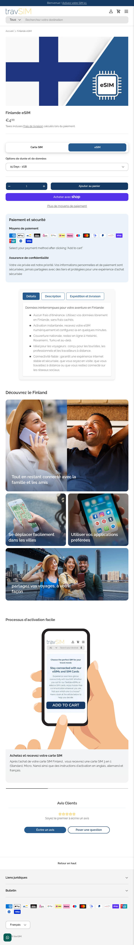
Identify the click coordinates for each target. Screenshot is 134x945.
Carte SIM (37, 147)
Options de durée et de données (26, 158)
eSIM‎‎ (97, 147)
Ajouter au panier (89, 186)
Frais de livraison (33, 126)
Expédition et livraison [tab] (85, 296)
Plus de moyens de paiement (67, 206)
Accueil (9, 31)
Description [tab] (53, 296)
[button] (118, 11)
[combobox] (67, 19)
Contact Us (7, 937)
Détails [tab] (31, 296)
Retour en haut (67, 863)
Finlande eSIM (24, 31)
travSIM (17, 936)
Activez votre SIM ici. (74, 3)
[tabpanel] (67, 339)
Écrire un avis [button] (45, 830)
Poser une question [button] (89, 830)
